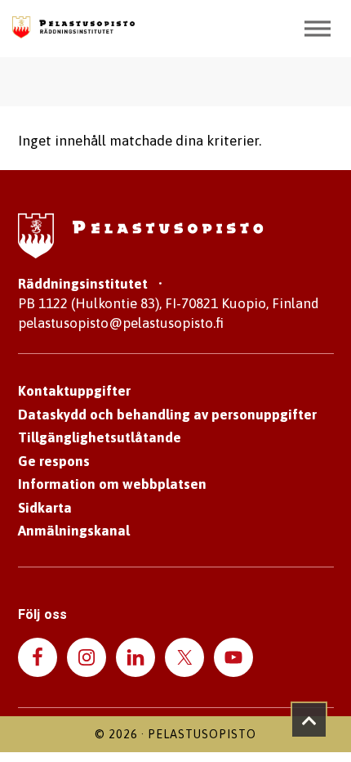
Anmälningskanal (74, 530)
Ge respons (54, 461)
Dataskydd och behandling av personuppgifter (167, 414)
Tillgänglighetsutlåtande (99, 437)
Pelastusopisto (202, 734)
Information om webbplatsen (112, 484)
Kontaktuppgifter (74, 391)
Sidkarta (45, 508)
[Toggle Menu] (317, 28)
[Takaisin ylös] (309, 719)
